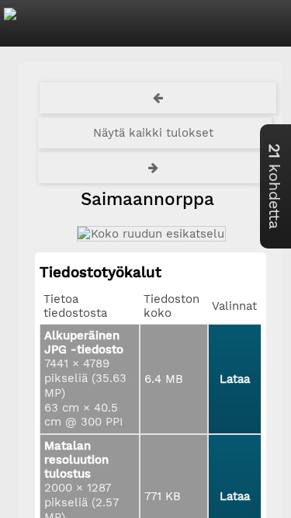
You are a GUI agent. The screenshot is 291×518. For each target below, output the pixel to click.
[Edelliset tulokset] (158, 97)
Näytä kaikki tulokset (153, 133)
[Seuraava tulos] (155, 167)
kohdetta (274, 186)
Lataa (235, 379)
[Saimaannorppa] (150, 234)
